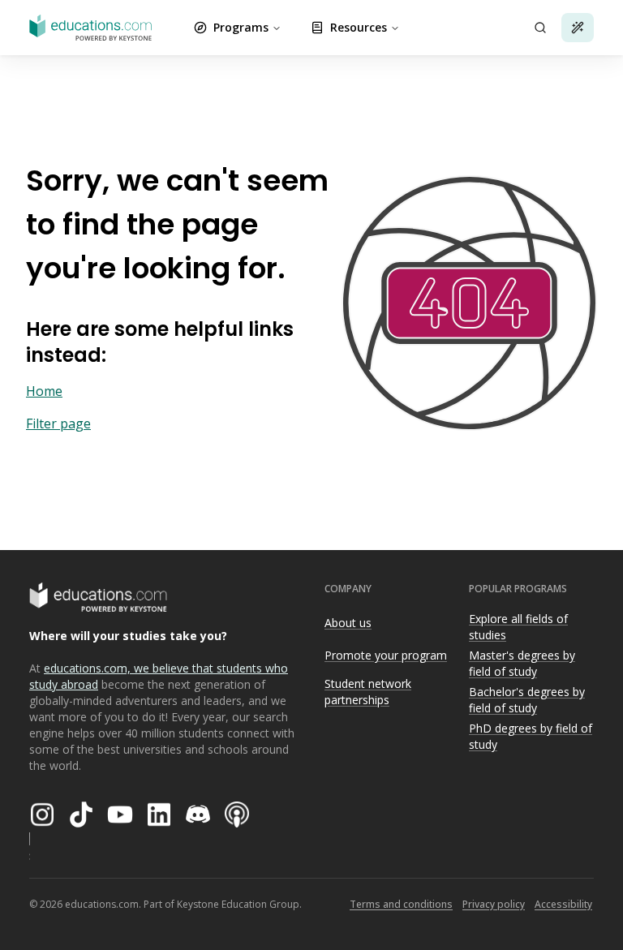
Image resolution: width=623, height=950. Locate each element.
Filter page (58, 423)
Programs (241, 27)
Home (44, 391)
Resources (358, 27)
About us (348, 622)
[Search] (540, 27)
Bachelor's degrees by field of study (527, 700)
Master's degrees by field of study (522, 663)
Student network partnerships (367, 692)
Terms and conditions (401, 904)
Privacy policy (493, 904)
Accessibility (563, 904)
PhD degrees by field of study (530, 736)
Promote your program (385, 655)
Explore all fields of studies (518, 627)
